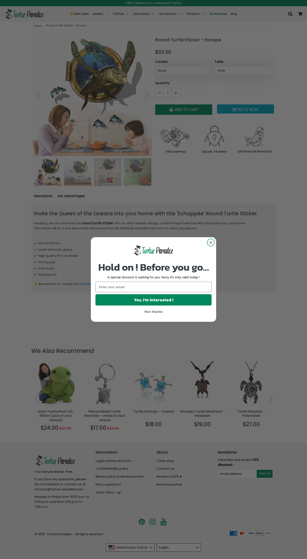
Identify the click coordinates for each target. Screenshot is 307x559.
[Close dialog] (210, 242)
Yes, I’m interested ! (153, 300)
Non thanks (154, 311)
